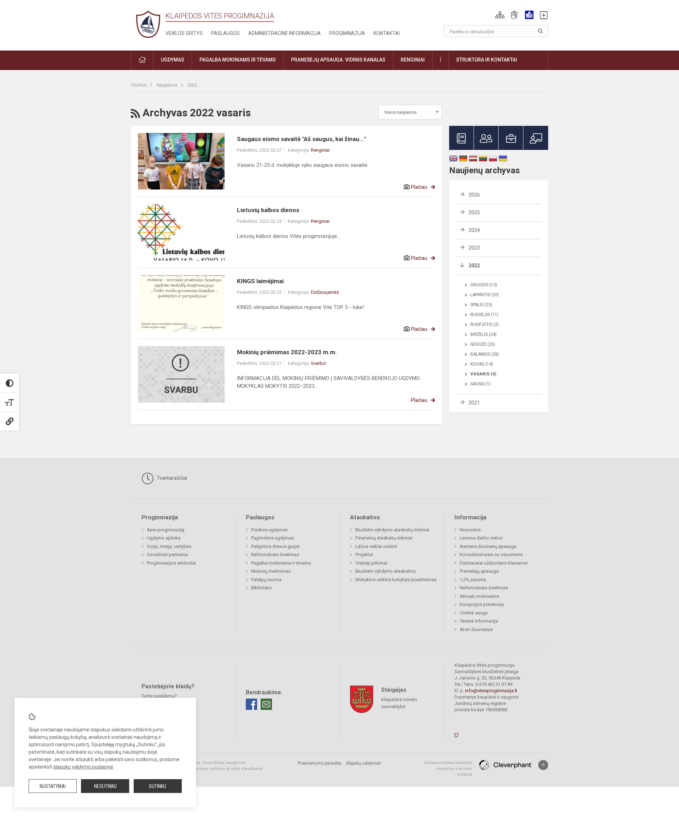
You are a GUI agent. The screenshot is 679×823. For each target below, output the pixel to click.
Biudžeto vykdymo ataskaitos (385, 571)
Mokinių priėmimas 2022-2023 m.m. (287, 352)
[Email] (266, 704)
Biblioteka (261, 587)
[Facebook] (251, 704)
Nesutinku (105, 786)
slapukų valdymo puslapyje (83, 767)
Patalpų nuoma (266, 579)
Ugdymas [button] (172, 60)
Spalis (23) (481, 304)
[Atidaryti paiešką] (540, 31)
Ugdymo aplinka (163, 538)
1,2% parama (473, 579)
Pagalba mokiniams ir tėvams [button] (237, 60)
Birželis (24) (483, 334)
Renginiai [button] (413, 60)
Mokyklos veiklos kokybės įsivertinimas (395, 579)
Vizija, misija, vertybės (169, 546)
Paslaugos (225, 33)
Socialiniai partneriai (167, 554)
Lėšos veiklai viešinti (376, 546)
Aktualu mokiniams (479, 596)
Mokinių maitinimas (271, 571)
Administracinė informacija (284, 33)
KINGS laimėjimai (260, 281)
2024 (474, 230)
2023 (474, 248)
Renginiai (320, 150)
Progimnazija (347, 33)
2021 (474, 402)
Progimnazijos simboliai (171, 563)
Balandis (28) (484, 354)
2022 (192, 85)
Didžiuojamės (325, 292)
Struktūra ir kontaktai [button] (486, 60)
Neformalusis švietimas (275, 554)
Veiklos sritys (184, 33)
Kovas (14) (481, 364)
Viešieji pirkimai (371, 563)
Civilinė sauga (474, 612)
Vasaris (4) (483, 374)
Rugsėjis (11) (484, 314)
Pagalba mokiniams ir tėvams (281, 563)
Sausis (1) (480, 383)
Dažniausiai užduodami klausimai (494, 563)
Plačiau (419, 187)
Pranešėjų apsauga (479, 571)
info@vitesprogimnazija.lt (491, 690)
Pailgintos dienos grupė (275, 546)
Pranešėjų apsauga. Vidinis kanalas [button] (338, 60)
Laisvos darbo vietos (481, 538)
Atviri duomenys (476, 629)
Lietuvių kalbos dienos (268, 210)
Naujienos (167, 85)
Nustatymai (53, 786)
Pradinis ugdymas (269, 529)
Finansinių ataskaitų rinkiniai (383, 538)
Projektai (364, 554)
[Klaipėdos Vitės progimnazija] (148, 24)
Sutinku (157, 786)
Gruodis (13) (483, 284)
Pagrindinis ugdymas (272, 538)
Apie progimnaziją (165, 529)
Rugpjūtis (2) (484, 324)
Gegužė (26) (482, 344)
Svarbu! (318, 363)
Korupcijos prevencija (482, 604)
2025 (474, 212)
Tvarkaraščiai (171, 478)
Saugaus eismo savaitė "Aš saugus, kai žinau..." (301, 138)
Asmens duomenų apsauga (488, 546)
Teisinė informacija (479, 621)
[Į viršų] (543, 765)
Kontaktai (386, 33)
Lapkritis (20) (484, 294)
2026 (474, 195)
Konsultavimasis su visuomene (491, 554)
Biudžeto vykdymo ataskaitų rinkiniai (392, 529)
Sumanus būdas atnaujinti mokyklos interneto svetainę (448, 768)
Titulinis (139, 85)
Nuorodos (470, 529)
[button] (500, 15)
